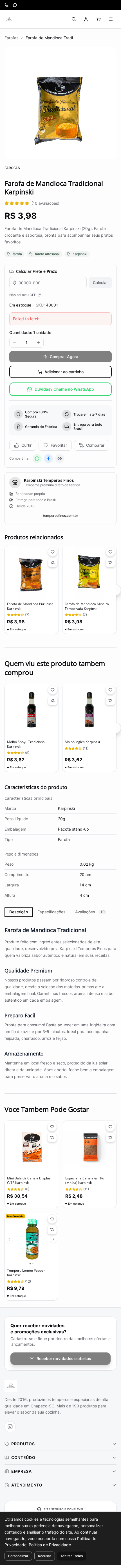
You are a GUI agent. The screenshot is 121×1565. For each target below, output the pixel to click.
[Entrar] (86, 19)
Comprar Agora (64, 356)
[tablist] (60, 912)
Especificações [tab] (51, 911)
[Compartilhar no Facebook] (48, 458)
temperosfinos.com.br (60, 515)
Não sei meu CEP (22, 295)
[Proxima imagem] (53, 1239)
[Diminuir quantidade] (15, 342)
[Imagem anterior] (9, 1239)
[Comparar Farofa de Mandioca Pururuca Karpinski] (52, 562)
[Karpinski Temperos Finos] (9, 19)
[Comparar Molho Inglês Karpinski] (110, 700)
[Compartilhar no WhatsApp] (37, 458)
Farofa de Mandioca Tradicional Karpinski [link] (51, 37)
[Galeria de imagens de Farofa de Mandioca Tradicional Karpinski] (60, 103)
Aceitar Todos (71, 1556)
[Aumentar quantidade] (38, 342)
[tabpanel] (60, 999)
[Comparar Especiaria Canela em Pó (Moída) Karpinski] (110, 1137)
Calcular (100, 282)
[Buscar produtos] (73, 19)
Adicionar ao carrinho (64, 371)
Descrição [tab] (18, 911)
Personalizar (18, 1556)
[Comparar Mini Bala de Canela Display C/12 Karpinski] (52, 1137)
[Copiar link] (59, 458)
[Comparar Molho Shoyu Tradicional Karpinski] (52, 700)
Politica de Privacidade (50, 1544)
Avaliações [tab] (90, 911)
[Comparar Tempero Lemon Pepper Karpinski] (52, 1229)
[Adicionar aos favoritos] (52, 552)
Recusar (44, 1556)
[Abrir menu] (110, 19)
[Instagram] (10, 1426)
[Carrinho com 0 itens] (98, 19)
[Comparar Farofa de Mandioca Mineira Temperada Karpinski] (110, 562)
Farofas (11, 37)
